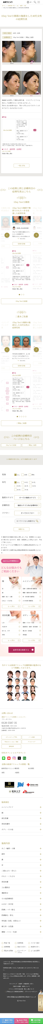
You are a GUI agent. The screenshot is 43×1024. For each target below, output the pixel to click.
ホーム (4, 5)
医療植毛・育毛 (7, 915)
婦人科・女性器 (7, 926)
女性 (25, 475)
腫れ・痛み (9, 153)
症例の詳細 (21, 244)
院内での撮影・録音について (21, 986)
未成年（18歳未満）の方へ (26, 983)
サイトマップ (13, 983)
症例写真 (20, 943)
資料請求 (11, 746)
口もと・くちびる (8, 876)
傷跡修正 (5, 893)
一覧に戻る (21, 165)
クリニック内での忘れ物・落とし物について (21, 989)
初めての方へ (21, 947)
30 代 (18, 486)
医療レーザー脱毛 (8, 909)
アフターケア (31, 742)
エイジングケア (7, 807)
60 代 (18, 490)
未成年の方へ (35, 947)
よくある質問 (35, 950)
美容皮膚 (5, 882)
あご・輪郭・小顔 (21, 5)
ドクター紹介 (35, 943)
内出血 (4, 153)
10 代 (26, 482)
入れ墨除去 (6, 887)
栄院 (3, 772)
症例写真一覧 (11, 5)
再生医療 (5, 818)
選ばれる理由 (8, 950)
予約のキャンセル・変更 (11, 742)
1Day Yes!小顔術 (7, 130)
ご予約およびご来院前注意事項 (14, 991)
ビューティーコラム (21, 951)
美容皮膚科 (6, 824)
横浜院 (17, 768)
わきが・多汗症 (7, 904)
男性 (33, 475)
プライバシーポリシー (31, 991)
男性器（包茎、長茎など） (12, 921)
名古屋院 (31, 768)
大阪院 (17, 772)
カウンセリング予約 (11, 737)
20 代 (33, 482)
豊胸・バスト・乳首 (9, 932)
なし (18, 475)
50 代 (34, 486)
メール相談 (31, 737)
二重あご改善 (21, 423)
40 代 (26, 486)
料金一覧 (7, 943)
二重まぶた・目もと (9, 871)
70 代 (26, 490)
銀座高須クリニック (8, 768)
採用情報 (7, 947)
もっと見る (11, 606)
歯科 (3, 854)
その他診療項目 (7, 898)
